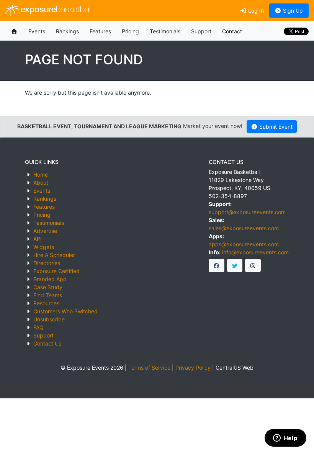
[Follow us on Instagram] (253, 265)
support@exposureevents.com (247, 212)
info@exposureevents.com (255, 252)
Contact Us (47, 343)
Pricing (130, 31)
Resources (46, 303)
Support (201, 31)
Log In (255, 10)
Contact (232, 31)
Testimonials (165, 31)
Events (36, 31)
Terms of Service (149, 367)
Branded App (50, 279)
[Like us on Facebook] (216, 265)
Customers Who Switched (65, 311)
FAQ (38, 327)
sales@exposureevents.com (244, 228)
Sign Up (292, 10)
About (40, 182)
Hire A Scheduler (54, 255)
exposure (55, 10)
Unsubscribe (49, 319)
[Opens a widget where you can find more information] (285, 438)
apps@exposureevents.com (244, 244)
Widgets (43, 247)
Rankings (67, 31)
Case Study (47, 287)
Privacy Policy (193, 367)
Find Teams (47, 295)
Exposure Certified (56, 271)
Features (100, 31)
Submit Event (275, 126)
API (37, 239)
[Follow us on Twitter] (235, 265)
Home (40, 174)
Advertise (45, 231)
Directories (46, 263)
